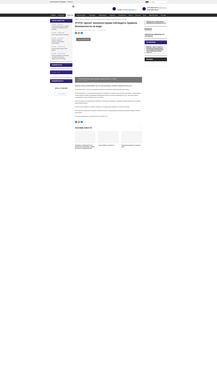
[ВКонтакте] (76, 33)
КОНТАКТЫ (70, 1)
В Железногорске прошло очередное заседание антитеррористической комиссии (60, 28)
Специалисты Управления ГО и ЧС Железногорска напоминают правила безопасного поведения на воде (84, 147)
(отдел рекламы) (156, 8)
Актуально (61, 15)
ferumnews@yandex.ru (129, 10)
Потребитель (122, 15)
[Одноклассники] (79, 33)
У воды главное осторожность (106, 145)
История (163, 15)
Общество (70, 15)
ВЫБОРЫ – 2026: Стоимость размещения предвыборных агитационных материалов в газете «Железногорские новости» (154, 49)
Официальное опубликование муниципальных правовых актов (156, 22)
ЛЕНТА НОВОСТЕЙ (58, 20)
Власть (131, 15)
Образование (102, 15)
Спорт (144, 15)
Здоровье (112, 15)
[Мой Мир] (82, 33)
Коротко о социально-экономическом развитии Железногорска (58, 41)
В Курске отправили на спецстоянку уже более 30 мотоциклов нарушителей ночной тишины (60, 57)
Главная (53, 15)
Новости (82, 19)
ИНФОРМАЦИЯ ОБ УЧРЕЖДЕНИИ (58, 1)
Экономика (92, 15)
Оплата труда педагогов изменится (60, 34)
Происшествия (81, 15)
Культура (138, 15)
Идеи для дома (153, 15)
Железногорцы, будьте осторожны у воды (131, 146)
